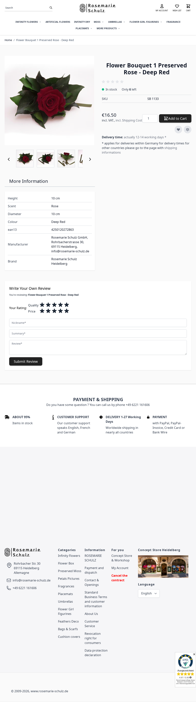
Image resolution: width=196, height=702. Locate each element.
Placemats (82, 28)
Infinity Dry (82, 21)
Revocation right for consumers (93, 638)
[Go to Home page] (98, 8)
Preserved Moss (69, 571)
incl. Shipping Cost (129, 120)
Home (8, 40)
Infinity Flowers (27, 21)
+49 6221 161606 (25, 588)
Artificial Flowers (58, 21)
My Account (119, 568)
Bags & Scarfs (68, 629)
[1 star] (42, 305)
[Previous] (9, 159)
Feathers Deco (68, 621)
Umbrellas (115, 21)
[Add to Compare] (187, 129)
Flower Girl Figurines (144, 21)
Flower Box (66, 563)
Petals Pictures (68, 578)
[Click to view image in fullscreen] (49, 100)
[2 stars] (48, 305)
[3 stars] (54, 305)
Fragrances (66, 586)
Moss (97, 21)
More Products (107, 28)
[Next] (90, 159)
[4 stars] (60, 305)
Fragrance (173, 21)
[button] (113, 81)
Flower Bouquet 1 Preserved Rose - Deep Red (45, 40)
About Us (91, 614)
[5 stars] (67, 305)
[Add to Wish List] (178, 129)
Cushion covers (69, 637)
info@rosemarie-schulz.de (32, 580)
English (146, 593)
